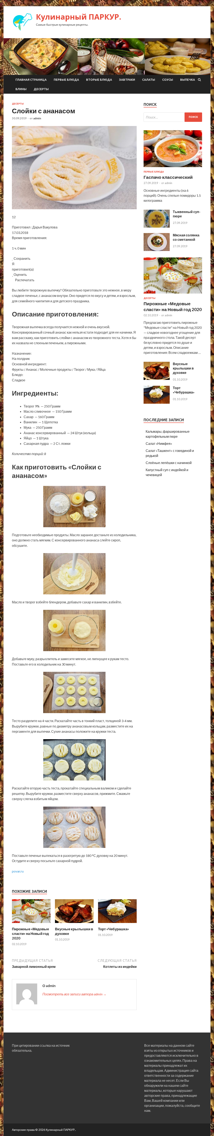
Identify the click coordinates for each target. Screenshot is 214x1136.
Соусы (167, 79)
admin (37, 118)
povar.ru (18, 871)
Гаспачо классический (168, 177)
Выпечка (187, 79)
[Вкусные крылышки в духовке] (74, 924)
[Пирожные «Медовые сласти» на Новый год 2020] (31, 924)
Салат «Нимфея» (159, 443)
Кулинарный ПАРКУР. (78, 17)
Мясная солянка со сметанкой (186, 237)
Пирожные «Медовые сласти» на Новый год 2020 (30, 933)
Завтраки (127, 79)
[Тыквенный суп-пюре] (157, 226)
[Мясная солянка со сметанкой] (157, 250)
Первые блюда (66, 79)
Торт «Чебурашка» (113, 929)
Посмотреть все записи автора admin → (74, 994)
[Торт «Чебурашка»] (117, 924)
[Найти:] (173, 117)
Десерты (41, 89)
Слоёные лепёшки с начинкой (169, 463)
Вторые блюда (99, 79)
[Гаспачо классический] (173, 168)
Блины (21, 89)
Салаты (148, 79)
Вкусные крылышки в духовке (183, 368)
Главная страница (31, 79)
